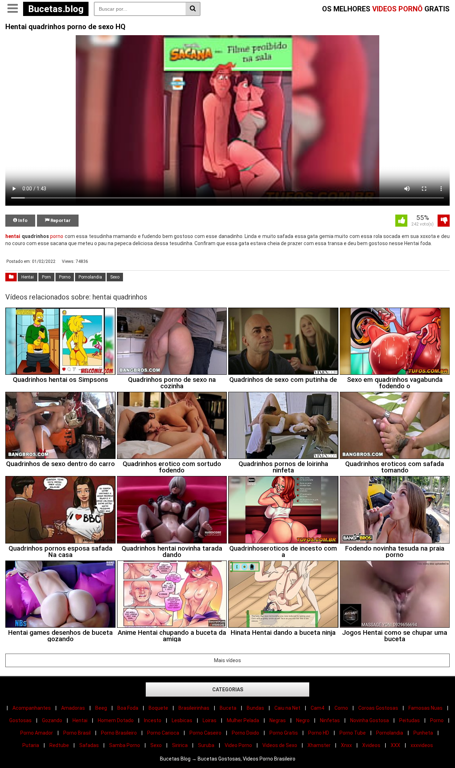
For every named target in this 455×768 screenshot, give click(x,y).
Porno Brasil (77, 733)
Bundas (255, 708)
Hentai (27, 277)
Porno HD (318, 733)
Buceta (228, 708)
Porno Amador (36, 733)
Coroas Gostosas (378, 708)
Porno (64, 277)
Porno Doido (245, 733)
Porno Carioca (163, 733)
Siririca (180, 745)
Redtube (59, 745)
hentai (12, 236)
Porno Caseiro (205, 733)
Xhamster (319, 745)
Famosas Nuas (425, 708)
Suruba (206, 745)
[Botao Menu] (12, 9)
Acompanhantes (31, 708)
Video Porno (238, 745)
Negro (303, 720)
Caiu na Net (287, 708)
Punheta (423, 733)
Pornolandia (90, 277)
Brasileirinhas (193, 708)
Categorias (227, 689)
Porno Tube (352, 733)
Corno (341, 708)
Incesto (152, 720)
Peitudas (409, 720)
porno (56, 236)
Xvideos (371, 745)
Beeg (101, 708)
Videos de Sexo (279, 745)
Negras (277, 720)
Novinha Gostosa (369, 720)
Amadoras (73, 708)
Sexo (114, 277)
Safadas (89, 745)
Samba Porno (124, 745)
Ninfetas (330, 720)
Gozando (52, 720)
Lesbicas (182, 720)
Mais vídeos (227, 660)
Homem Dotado (116, 720)
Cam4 (317, 708)
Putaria (30, 745)
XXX (395, 745)
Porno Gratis (283, 733)
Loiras (209, 720)
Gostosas (20, 720)
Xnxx (346, 745)
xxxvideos (422, 745)
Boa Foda (127, 708)
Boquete (158, 708)
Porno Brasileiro (119, 733)
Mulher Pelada (243, 720)
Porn (46, 277)
